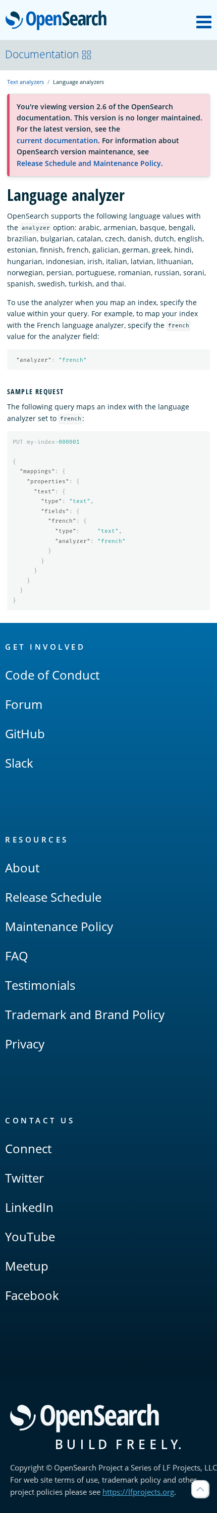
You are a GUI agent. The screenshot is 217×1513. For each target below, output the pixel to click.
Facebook (32, 1295)
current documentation (57, 140)
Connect (28, 1148)
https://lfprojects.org (138, 1492)
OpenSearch (58, 21)
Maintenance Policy (59, 926)
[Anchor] (68, 391)
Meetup (26, 1265)
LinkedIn (29, 1207)
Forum (23, 704)
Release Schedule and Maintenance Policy (89, 163)
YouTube (30, 1236)
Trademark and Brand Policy (85, 1014)
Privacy (24, 1043)
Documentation (42, 54)
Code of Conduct (52, 674)
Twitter (24, 1177)
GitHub (25, 733)
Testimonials (40, 985)
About (22, 867)
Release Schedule (53, 897)
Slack (19, 762)
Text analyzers (25, 82)
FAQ (16, 955)
